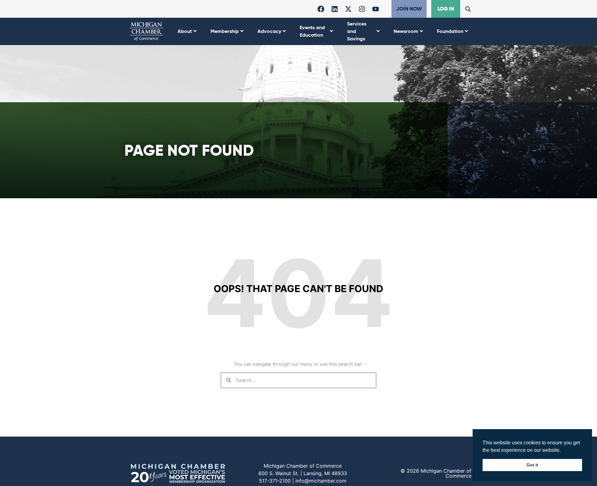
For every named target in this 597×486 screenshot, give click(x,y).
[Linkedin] (334, 9)
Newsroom (406, 31)
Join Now (409, 8)
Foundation (450, 31)
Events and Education (312, 31)
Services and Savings (356, 31)
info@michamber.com (320, 481)
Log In (445, 8)
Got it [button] (532, 464)
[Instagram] (362, 9)
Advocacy (269, 31)
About (185, 31)
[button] (468, 9)
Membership (225, 31)
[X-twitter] (348, 9)
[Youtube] (375, 9)
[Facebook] (321, 9)
